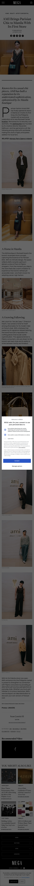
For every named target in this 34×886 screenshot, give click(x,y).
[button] (17, 438)
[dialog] (17, 443)
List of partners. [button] (22, 447)
